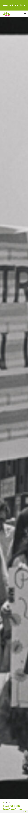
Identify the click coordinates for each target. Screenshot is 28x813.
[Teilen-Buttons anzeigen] (26, 811)
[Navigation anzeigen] (25, 13)
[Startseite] (6, 13)
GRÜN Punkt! (7, 802)
